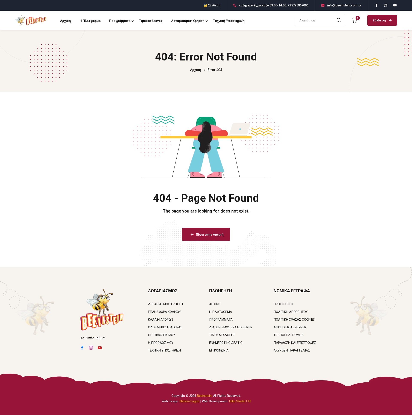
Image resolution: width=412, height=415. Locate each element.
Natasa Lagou (189, 401)
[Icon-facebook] (82, 348)
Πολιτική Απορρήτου (291, 312)
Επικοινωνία (219, 350)
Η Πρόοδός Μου (160, 343)
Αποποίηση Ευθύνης (290, 327)
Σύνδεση (380, 20)
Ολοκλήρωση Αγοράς (165, 327)
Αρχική (65, 21)
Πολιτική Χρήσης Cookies (294, 319)
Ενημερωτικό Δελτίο (225, 343)
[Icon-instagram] (91, 348)
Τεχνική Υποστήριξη (229, 21)
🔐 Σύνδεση (212, 5)
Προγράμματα (119, 21)
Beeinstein (204, 396)
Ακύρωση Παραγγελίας (292, 350)
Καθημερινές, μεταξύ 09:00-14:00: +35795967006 (273, 5)
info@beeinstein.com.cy (344, 5)
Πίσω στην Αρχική (210, 235)
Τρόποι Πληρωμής (288, 335)
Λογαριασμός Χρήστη (187, 21)
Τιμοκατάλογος (151, 21)
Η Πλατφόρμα (90, 21)
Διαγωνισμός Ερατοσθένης (231, 327)
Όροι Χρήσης (284, 304)
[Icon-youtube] (100, 348)
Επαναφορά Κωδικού (164, 312)
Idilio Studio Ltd (240, 401)
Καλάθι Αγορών (160, 319)
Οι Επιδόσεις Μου (161, 335)
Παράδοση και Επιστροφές (295, 343)
